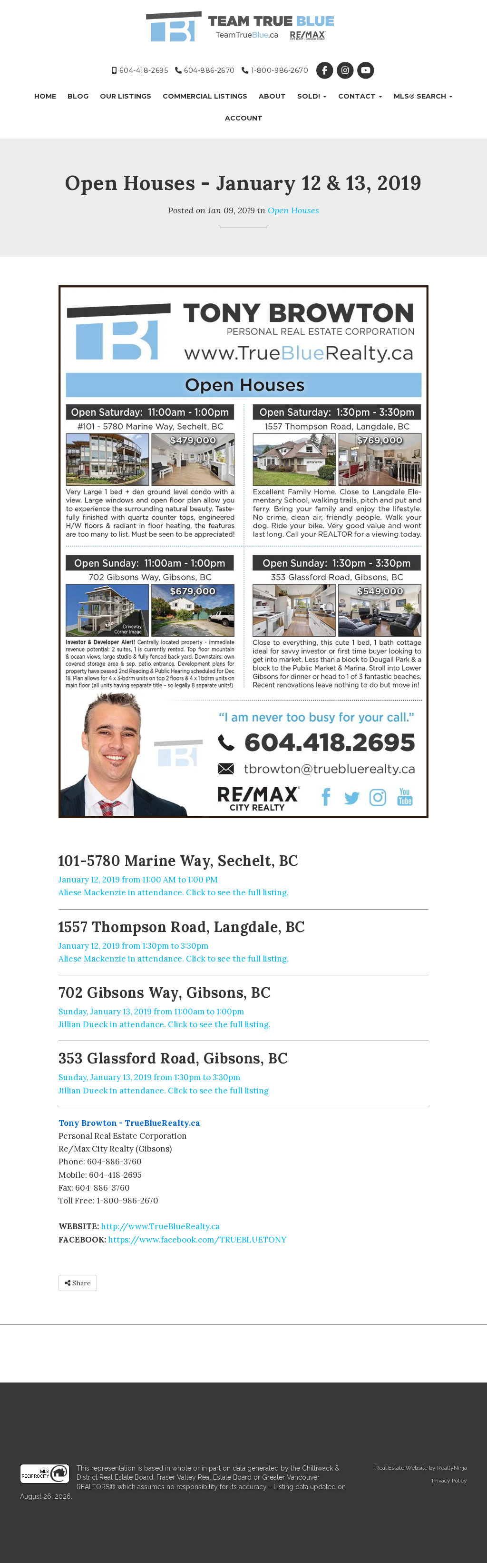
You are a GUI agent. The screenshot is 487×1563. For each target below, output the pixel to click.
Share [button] (80, 1283)
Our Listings (125, 96)
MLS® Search (421, 96)
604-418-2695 (142, 70)
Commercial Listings (205, 96)
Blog (78, 96)
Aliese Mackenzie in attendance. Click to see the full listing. (173, 892)
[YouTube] (366, 70)
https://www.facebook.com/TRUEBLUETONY (197, 1239)
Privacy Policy (449, 1480)
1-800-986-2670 (278, 70)
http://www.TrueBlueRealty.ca (160, 1226)
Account (244, 118)
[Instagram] (346, 70)
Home (45, 96)
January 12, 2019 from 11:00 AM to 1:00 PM (138, 879)
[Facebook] (325, 70)
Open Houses (293, 210)
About (272, 96)
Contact (358, 96)
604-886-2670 (208, 70)
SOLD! (309, 96)
